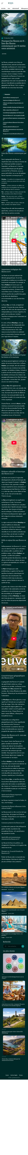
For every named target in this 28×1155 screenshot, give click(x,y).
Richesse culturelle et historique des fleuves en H (13, 107)
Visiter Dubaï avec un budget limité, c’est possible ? (12, 934)
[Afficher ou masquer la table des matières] (17, 94)
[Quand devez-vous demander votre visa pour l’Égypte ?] (14, 900)
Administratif (4, 889)
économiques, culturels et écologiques (9, 74)
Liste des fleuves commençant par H (11, 97)
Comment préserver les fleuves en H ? (11, 126)
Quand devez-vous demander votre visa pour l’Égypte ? (13, 910)
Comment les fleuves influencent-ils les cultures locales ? (13, 123)
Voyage (3, 937)
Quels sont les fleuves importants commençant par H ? (14, 118)
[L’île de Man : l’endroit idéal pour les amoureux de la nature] (14, 1045)
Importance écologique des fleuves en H (11, 100)
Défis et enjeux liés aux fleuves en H (10, 110)
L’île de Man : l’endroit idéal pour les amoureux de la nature (11, 1059)
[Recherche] (25, 3)
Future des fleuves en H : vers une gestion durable (13, 115)
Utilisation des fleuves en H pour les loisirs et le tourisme (13, 103)
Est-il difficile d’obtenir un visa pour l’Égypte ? (13, 887)
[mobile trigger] (2, 3)
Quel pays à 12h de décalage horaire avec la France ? (13, 977)
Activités (4, 53)
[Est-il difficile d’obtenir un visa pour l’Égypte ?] (14, 877)
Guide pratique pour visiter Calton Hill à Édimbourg (12, 1032)
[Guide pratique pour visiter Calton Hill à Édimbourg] (14, 1018)
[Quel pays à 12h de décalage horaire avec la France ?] (14, 963)
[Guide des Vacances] (10, 3)
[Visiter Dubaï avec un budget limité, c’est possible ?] (14, 924)
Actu (3, 974)
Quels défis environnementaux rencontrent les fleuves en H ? (13, 130)
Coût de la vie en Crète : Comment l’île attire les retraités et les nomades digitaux (13, 1004)
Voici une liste (15, 173)
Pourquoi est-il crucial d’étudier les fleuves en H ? (13, 133)
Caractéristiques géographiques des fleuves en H (13, 112)
